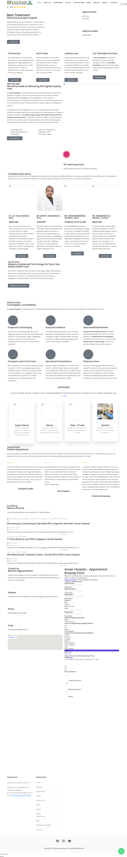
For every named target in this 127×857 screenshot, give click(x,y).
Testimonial (40, 816)
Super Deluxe (22, 425)
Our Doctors (79, 2)
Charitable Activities (43, 825)
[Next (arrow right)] (3, 856)
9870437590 (26, 795)
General (105, 425)
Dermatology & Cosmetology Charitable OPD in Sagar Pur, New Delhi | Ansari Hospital (48, 523)
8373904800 (16, 795)
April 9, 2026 (13, 543)
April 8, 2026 (13, 559)
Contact (114, 2)
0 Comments (13, 530)
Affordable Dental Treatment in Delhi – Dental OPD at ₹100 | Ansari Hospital (43, 554)
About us (47, 2)
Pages (104, 2)
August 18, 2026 (14, 528)
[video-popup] (66, 154)
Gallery (96, 2)
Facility (68, 2)
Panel (89, 2)
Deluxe (49, 425)
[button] (63, 534)
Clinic (13, 537)
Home (39, 2)
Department (58, 2)
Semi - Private (77, 425)
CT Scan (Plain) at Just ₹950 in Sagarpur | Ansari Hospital (34, 539)
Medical (24, 537)
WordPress (80, 848)
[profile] (22, 423)
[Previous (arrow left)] (1, 856)
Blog (8, 521)
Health (18, 537)
